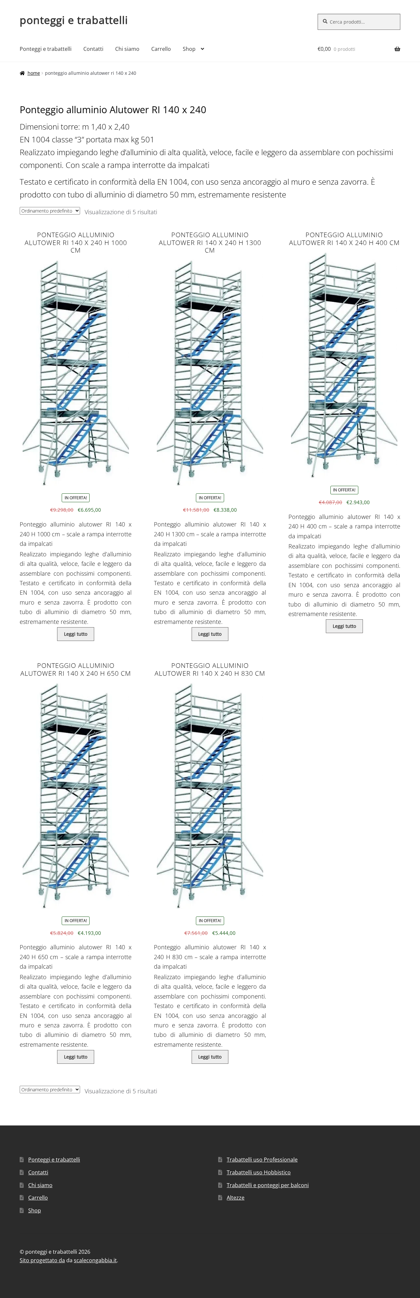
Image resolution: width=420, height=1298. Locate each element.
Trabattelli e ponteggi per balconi (268, 1185)
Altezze (235, 1197)
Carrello (161, 48)
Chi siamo (127, 48)
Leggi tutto (75, 634)
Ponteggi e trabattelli (46, 48)
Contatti (93, 48)
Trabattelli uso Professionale (262, 1159)
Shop (189, 48)
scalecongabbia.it (95, 1260)
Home (34, 73)
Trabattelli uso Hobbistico (259, 1172)
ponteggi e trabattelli (74, 20)
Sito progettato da (42, 1260)
